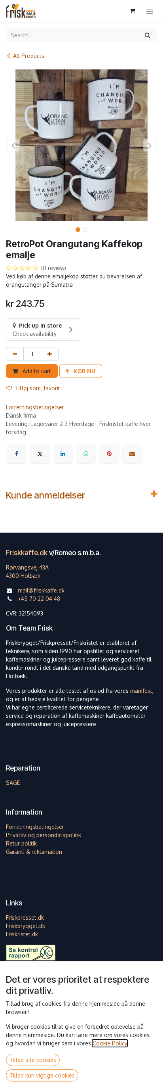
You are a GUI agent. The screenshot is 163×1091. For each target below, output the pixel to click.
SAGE (13, 782)
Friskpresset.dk (25, 917)
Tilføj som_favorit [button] (37, 388)
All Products (28, 55)
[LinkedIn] (62, 453)
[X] (39, 453)
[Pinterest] (109, 453)
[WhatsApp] (85, 453)
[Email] (132, 453)
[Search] (147, 35)
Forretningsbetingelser (35, 407)
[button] (13, 145)
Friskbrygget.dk (25, 925)
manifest (141, 690)
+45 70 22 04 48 (39, 598)
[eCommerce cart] (132, 11)
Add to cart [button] (36, 371)
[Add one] (50, 354)
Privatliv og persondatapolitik (43, 835)
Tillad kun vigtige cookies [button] (42, 1075)
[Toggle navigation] (149, 11)
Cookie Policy (110, 1043)
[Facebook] (16, 453)
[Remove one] (15, 354)
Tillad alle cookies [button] (32, 1059)
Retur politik (21, 843)
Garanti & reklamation (34, 851)
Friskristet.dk (22, 934)
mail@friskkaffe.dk (41, 590)
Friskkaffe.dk (26, 552)
